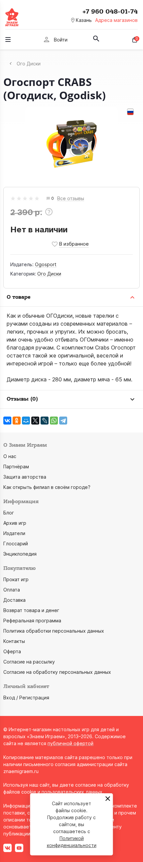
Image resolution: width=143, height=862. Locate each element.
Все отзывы (70, 198)
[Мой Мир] (26, 421)
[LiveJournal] (45, 421)
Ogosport (46, 264)
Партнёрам (16, 466)
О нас (9, 456)
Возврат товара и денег (31, 610)
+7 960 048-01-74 (110, 11)
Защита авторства (24, 477)
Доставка (14, 600)
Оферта (12, 651)
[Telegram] (63, 421)
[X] (35, 421)
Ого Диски (49, 273)
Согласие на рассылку (29, 662)
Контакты (14, 641)
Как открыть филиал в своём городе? (46, 487)
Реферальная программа (32, 620)
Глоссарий (15, 543)
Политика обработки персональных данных (53, 631)
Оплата (11, 589)
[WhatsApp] (54, 421)
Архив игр (14, 523)
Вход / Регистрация (26, 697)
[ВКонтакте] (7, 421)
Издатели (14, 533)
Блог (8, 512)
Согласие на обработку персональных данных (57, 672)
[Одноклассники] (17, 421)
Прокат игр (16, 579)
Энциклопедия (20, 554)
